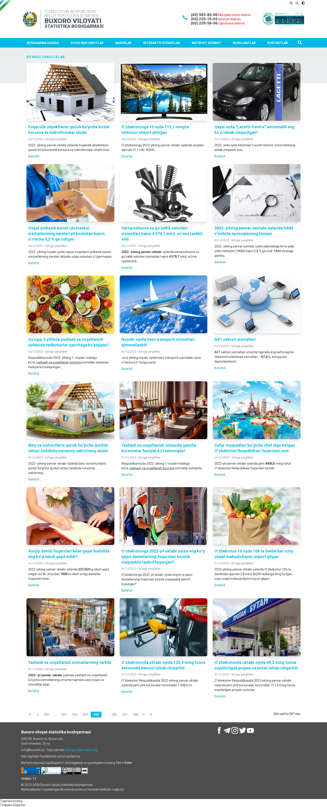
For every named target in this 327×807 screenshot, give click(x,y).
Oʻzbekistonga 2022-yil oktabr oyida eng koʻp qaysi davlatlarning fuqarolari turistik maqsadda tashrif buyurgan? (163, 556)
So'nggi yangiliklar (56, 139)
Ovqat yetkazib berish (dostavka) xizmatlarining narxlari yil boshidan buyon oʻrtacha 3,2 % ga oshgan (66, 233)
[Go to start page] (30, 714)
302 (74, 714)
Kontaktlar (277, 43)
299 (46, 714)
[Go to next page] (144, 714)
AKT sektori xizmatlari (235, 339)
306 (114, 714)
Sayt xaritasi (55, 750)
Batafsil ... (35, 156)
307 (124, 714)
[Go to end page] (151, 714)
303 (85, 714)
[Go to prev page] (37, 714)
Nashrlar (123, 43)
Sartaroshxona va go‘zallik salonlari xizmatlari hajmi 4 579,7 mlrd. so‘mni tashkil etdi (161, 233)
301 (64, 714)
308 (135, 714)
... (55, 714)
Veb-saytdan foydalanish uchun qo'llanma (50, 756)
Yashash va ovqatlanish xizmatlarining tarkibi (69, 662)
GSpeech (19, 805)
